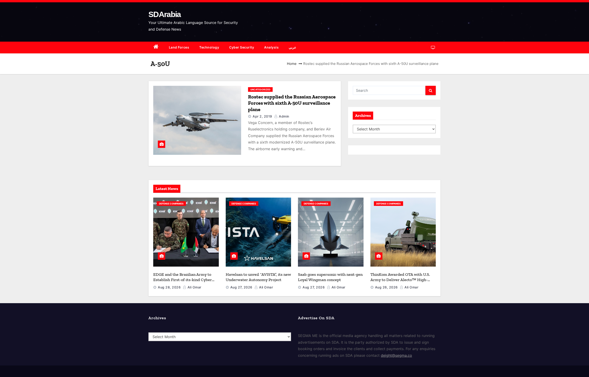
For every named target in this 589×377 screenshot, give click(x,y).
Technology (209, 47)
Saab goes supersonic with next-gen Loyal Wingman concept (330, 277)
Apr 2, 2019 (262, 116)
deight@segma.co (396, 355)
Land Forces (179, 47)
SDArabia (164, 14)
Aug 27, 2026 (241, 287)
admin (283, 116)
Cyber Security (241, 47)
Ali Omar (193, 287)
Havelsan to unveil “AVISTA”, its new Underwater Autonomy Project (258, 277)
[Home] (156, 47)
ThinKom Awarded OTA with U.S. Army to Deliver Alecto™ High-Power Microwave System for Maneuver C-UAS (400, 282)
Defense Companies (171, 203)
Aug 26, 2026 (386, 287)
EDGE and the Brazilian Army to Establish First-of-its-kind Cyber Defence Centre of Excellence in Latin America (182, 282)
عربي (292, 47)
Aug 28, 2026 (169, 287)
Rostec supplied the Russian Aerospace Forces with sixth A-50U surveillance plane (292, 103)
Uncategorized (260, 89)
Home (292, 63)
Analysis (271, 47)
